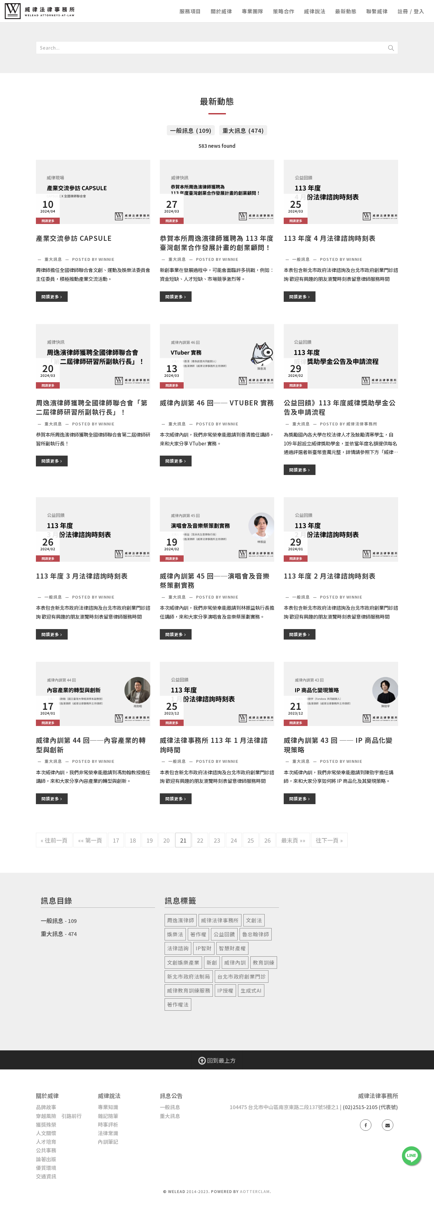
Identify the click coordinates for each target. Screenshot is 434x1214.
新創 (212, 962)
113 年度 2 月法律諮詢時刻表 (330, 575)
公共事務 (46, 1150)
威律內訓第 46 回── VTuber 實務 (217, 402)
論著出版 (46, 1159)
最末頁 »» (293, 840)
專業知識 (108, 1107)
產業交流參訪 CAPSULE (74, 238)
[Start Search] (391, 47)
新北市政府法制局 (188, 976)
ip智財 (204, 948)
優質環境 (46, 1167)
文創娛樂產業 (183, 962)
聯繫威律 (377, 11)
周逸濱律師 (180, 920)
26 (267, 840)
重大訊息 (54, 259)
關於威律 (221, 11)
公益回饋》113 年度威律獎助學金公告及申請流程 (340, 407)
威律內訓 (235, 962)
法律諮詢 (178, 948)
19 (149, 840)
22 (200, 840)
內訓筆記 (108, 1141)
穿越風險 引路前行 (59, 1116)
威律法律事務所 (220, 920)
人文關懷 (46, 1133)
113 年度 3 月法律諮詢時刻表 (82, 575)
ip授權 (225, 990)
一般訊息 (301, 259)
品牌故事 (46, 1107)
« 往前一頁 (54, 840)
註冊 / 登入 (410, 11)
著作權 (198, 934)
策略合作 (284, 11)
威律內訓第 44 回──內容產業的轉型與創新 (91, 745)
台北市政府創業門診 (241, 976)
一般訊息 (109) (191, 130)
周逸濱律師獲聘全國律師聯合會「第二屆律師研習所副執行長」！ (92, 407)
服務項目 (190, 11)
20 (166, 840)
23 (217, 840)
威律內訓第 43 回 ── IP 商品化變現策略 (338, 745)
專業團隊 (252, 11)
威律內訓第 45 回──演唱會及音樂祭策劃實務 (215, 580)
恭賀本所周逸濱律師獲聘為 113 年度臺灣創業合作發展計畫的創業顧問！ (217, 243)
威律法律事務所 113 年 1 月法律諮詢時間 (214, 745)
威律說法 (315, 11)
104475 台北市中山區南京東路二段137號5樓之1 (284, 1107)
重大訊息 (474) (243, 130)
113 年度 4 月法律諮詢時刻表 (330, 238)
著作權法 (178, 1004)
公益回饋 (224, 934)
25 (251, 840)
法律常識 (108, 1133)
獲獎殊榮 (46, 1124)
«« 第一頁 (90, 840)
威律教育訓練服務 (188, 990)
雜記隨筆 (108, 1116)
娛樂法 (175, 934)
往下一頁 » (329, 840)
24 (234, 840)
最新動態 (346, 11)
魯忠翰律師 (255, 934)
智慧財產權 (232, 948)
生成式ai (251, 990)
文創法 (254, 920)
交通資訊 (46, 1176)
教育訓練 (264, 962)
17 (116, 840)
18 (133, 840)
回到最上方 (221, 1060)
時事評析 (108, 1124)
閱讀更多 (50, 297)
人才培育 (46, 1141)
